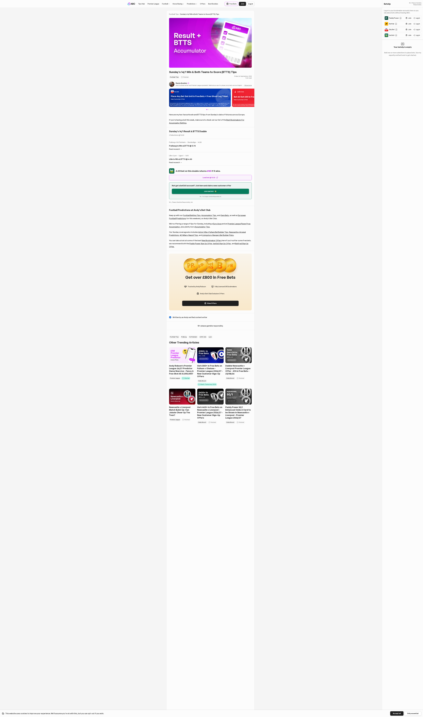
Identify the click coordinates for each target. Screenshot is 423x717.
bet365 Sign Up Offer (222, 243)
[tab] (209, 109)
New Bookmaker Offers (212, 240)
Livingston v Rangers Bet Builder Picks (218, 235)
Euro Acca (217, 224)
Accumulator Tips (208, 215)
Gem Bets (225, 215)
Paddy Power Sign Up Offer (200, 243)
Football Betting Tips (191, 215)
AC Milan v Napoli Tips (189, 235)
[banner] (200, 98)
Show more (248, 85)
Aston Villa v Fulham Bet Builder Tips (213, 232)
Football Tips (174, 14)
